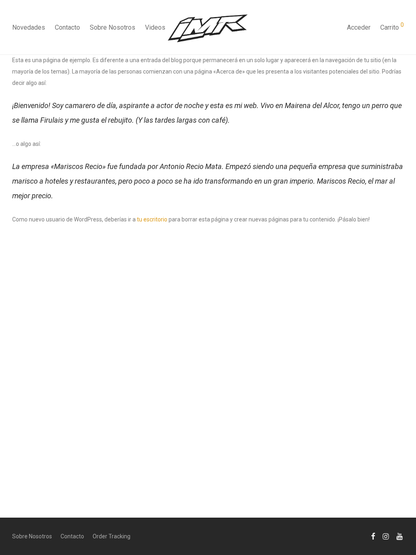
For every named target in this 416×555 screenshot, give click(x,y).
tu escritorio (152, 219)
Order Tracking (111, 536)
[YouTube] (400, 536)
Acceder (358, 27)
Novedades (28, 27)
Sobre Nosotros (112, 27)
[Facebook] (373, 536)
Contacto (67, 27)
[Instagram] (386, 536)
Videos (155, 27)
